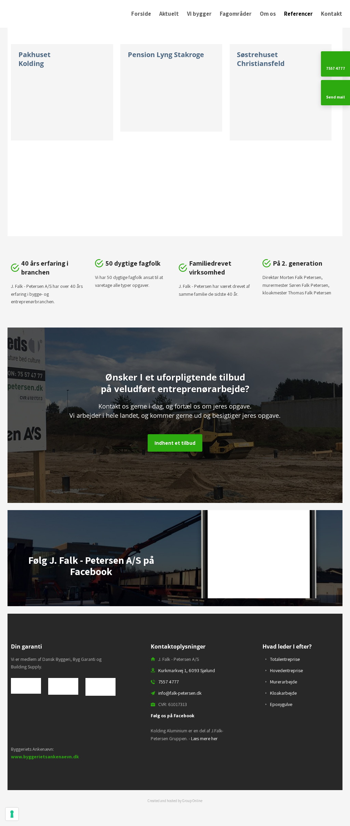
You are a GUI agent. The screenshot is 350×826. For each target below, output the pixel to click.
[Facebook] (91, 595)
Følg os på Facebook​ (172, 715)
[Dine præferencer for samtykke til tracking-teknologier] (11, 814)
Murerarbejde (283, 682)
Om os (268, 13)
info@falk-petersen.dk (180, 693)
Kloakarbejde (283, 693)
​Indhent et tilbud (175, 443)
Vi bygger (199, 13)
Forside (141, 13)
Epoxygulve (281, 704)
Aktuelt (169, 13)
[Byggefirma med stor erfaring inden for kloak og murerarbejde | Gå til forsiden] (44, 12)
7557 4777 (168, 682)
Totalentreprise (285, 659)
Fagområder (236, 13)
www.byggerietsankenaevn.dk (45, 757)
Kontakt (331, 13)
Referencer (298, 13)
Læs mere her (204, 738)
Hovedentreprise (286, 670)
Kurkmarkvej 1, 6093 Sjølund (186, 670)
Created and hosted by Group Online (175, 800)
